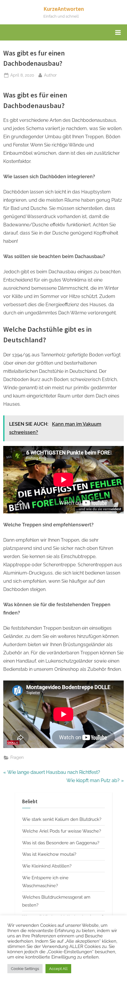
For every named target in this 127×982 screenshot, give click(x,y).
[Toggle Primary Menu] (118, 32)
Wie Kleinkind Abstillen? (46, 866)
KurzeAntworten (63, 8)
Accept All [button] (58, 968)
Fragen (17, 757)
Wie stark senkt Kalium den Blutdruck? (61, 819)
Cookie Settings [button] (25, 968)
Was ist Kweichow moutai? (49, 854)
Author (50, 75)
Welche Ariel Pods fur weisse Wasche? (61, 831)
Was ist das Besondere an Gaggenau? (60, 842)
